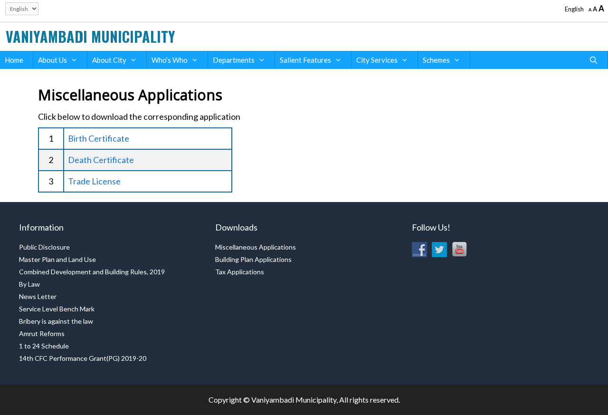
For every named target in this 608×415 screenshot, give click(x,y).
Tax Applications (239, 272)
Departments (234, 60)
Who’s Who (170, 60)
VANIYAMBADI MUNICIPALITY (90, 36)
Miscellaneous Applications (255, 247)
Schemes (436, 60)
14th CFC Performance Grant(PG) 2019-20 (82, 358)
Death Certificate (101, 159)
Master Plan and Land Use (57, 259)
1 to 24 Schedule (44, 346)
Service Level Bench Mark (57, 309)
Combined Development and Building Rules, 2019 (92, 272)
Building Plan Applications (253, 259)
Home (14, 60)
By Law (29, 284)
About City (109, 60)
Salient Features (305, 60)
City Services (377, 60)
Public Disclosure (44, 247)
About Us (52, 60)
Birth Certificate (98, 138)
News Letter (38, 296)
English (574, 9)
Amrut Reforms (42, 333)
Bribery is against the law (56, 321)
